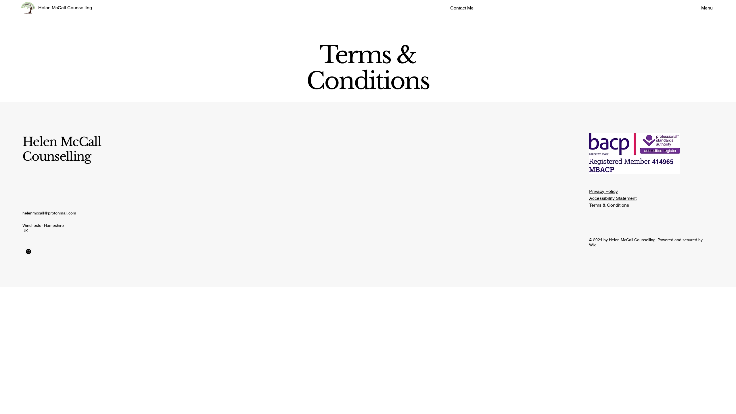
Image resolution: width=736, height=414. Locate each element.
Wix (592, 245)
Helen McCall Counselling (65, 7)
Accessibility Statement (613, 198)
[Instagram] (28, 251)
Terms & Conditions (609, 205)
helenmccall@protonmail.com (49, 213)
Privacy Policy (603, 191)
